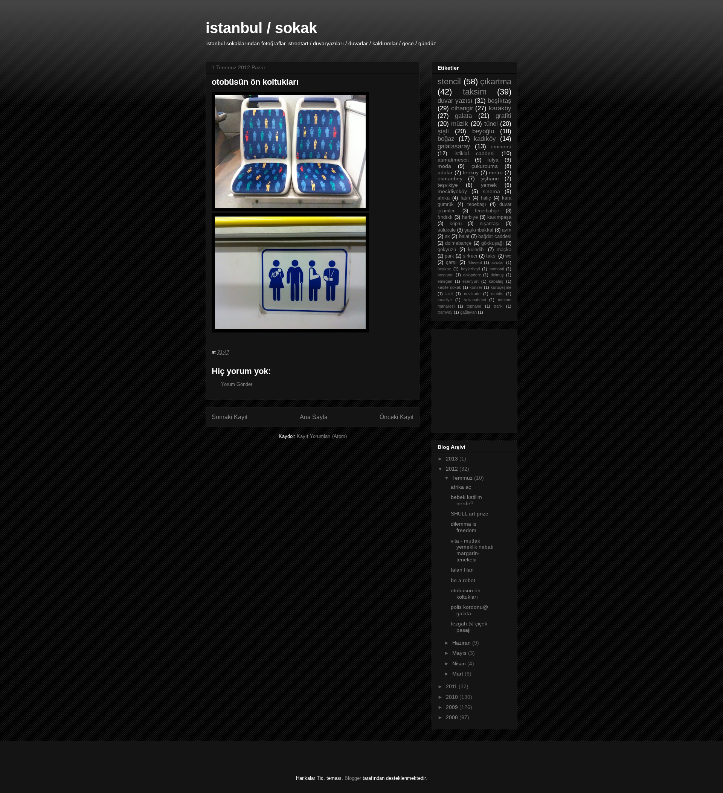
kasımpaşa (499, 217)
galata (463, 115)
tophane (474, 306)
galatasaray (454, 146)
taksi (491, 256)
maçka (504, 249)
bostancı (445, 275)
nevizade (472, 293)
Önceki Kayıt (396, 417)
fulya (493, 160)
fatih (465, 198)
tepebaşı (476, 204)
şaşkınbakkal (478, 230)
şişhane (489, 178)
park (449, 256)
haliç (486, 198)
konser (476, 287)
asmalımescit (453, 160)
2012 (452, 469)
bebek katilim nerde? (466, 500)
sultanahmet (475, 299)
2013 (452, 459)
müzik (459, 123)
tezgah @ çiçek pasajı (469, 627)
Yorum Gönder (236, 384)
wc (508, 256)
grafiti (503, 115)
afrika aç (461, 487)
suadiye (445, 299)
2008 (452, 717)
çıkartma (495, 81)
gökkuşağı (492, 243)
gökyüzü (447, 249)
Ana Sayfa (314, 417)
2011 (452, 686)
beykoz (444, 269)
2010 (452, 697)
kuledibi (476, 249)
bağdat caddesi (494, 236)
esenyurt (470, 281)
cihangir (462, 108)
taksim (475, 91)
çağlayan (468, 312)
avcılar (497, 262)
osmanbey (450, 178)
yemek (489, 185)
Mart (458, 674)
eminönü (501, 146)
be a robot (463, 580)
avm (506, 230)
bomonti (497, 269)
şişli (443, 131)
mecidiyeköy (452, 191)
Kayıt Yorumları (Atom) (322, 436)
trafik (498, 306)
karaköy (500, 108)
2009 (452, 707)
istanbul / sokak (261, 28)
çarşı (451, 262)
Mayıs (460, 653)
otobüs (497, 293)
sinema (491, 191)
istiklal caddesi (474, 153)
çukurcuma (484, 166)
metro (496, 172)
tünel (491, 123)
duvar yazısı (455, 100)
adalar (445, 172)
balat (464, 236)
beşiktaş (499, 100)
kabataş (496, 281)
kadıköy (485, 138)
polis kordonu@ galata (469, 610)
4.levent (475, 262)
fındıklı (445, 217)
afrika (444, 198)
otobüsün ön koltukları (465, 593)
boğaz (446, 138)
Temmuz (463, 478)
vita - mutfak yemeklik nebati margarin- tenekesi (472, 550)
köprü (456, 223)
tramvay (445, 312)
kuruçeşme (501, 287)
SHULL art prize (469, 514)
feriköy (471, 172)
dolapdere (472, 275)
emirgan (445, 281)
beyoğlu (483, 131)
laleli (449, 293)
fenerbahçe (487, 211)
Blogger (353, 778)
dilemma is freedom (463, 527)
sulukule (447, 230)
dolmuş (497, 275)
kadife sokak (449, 287)
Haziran (462, 643)
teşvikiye (448, 185)
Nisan (459, 663)
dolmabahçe (458, 243)
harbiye (470, 217)
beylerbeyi (470, 269)
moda (444, 166)
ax (447, 236)
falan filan (462, 570)
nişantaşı (490, 223)
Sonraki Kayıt (229, 417)
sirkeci (470, 256)
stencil (449, 81)
